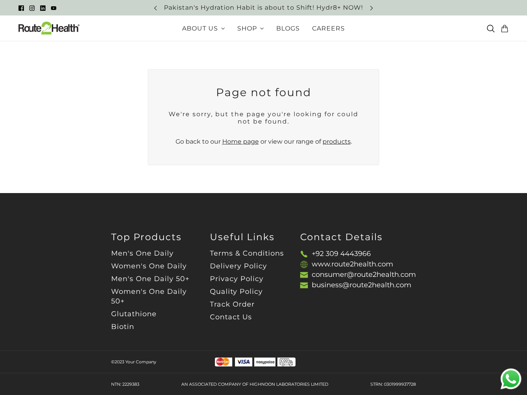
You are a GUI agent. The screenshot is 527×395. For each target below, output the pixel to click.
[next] (371, 8)
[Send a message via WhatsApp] (511, 379)
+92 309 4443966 (341, 253)
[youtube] (53, 7)
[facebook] (21, 7)
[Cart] (504, 28)
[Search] (491, 28)
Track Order (232, 304)
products (337, 141)
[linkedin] (43, 7)
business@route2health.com (361, 285)
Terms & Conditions (247, 253)
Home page (240, 141)
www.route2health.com (352, 264)
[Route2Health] (49, 28)
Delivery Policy (238, 266)
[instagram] (32, 7)
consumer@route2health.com (364, 274)
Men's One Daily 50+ (150, 279)
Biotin (122, 326)
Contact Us (231, 317)
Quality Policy (236, 291)
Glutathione (134, 314)
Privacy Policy (237, 279)
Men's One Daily (142, 253)
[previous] (155, 8)
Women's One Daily (149, 266)
